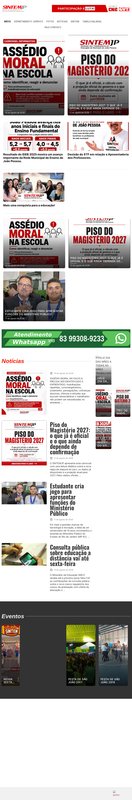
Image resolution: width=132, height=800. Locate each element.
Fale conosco (52, 27)
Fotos (50, 21)
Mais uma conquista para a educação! (29, 205)
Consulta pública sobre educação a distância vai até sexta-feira (70, 555)
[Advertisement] (66, 747)
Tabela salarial (92, 21)
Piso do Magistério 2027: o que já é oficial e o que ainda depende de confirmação (70, 438)
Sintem (75, 21)
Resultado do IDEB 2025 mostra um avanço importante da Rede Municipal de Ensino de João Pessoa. (33, 158)
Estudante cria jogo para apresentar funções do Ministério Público (67, 499)
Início (7, 21)
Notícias (62, 21)
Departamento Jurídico (28, 21)
